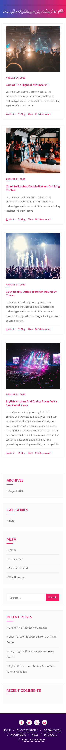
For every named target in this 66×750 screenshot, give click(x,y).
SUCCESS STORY (27, 730)
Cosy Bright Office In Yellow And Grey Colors (30, 654)
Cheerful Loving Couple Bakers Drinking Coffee (32, 639)
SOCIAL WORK (52, 730)
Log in (12, 550)
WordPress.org (17, 577)
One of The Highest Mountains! (27, 84)
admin (11, 114)
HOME (7, 730)
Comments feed (18, 568)
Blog (22, 114)
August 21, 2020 (15, 77)
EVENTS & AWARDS (33, 739)
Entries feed (15, 559)
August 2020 (16, 491)
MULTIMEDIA (18, 734)
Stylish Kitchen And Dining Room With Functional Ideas (31, 669)
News (35, 734)
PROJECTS (50, 734)
